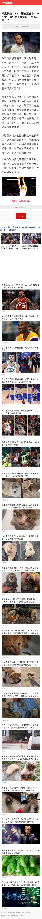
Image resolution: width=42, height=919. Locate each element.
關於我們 (4, 915)
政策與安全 (11, 915)
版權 (23, 915)
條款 (17, 915)
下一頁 (21, 216)
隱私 (20, 915)
